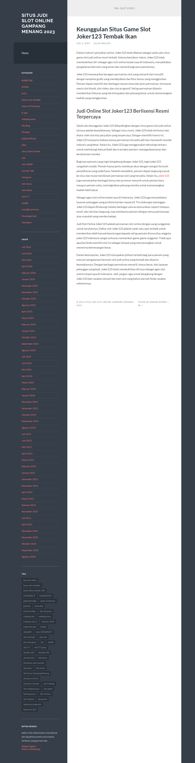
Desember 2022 (30, 479)
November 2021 (30, 511)
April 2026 (27, 266)
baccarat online (30, 580)
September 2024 (30, 343)
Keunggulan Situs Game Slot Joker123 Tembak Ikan (113, 32)
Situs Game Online (31, 151)
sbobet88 (27, 632)
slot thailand (28, 699)
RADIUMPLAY (29, 138)
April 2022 (27, 492)
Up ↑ (140, 305)
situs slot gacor (29, 642)
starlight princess (30, 209)
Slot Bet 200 (43, 652)
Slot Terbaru (45, 694)
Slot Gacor (40, 668)
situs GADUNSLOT (44, 632)
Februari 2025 (29, 324)
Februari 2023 (29, 466)
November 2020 (30, 537)
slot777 (26, 196)
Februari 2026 (29, 272)
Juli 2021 (26, 518)
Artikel (25, 86)
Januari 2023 (28, 472)
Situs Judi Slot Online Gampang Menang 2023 (38, 23)
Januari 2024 (28, 395)
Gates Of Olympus (31, 106)
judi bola (26, 606)
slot (23, 157)
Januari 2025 (28, 331)
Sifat (24, 145)
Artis (24, 93)
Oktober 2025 (29, 298)
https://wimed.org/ (31, 749)
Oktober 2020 (29, 543)
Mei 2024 (27, 369)
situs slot (43, 637)
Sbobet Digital (29, 746)
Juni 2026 (27, 253)
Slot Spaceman (29, 694)
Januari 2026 (28, 279)
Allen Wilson (102, 43)
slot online (27, 190)
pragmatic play (29, 627)
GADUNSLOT (29, 595)
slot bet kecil (28, 658)
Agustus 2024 (29, 350)
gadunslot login (29, 601)
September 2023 (30, 421)
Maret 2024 (28, 382)
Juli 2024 (26, 356)
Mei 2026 (27, 260)
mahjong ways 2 (30, 621)
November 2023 (30, 408)
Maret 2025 (28, 318)
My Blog (26, 125)
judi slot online (29, 611)
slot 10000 (27, 164)
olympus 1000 (48, 621)
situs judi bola (29, 637)
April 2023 (27, 453)
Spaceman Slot (29, 709)
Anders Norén (158, 302)
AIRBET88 (27, 80)
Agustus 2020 (29, 556)
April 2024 (27, 376)
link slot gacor (46, 611)
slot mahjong (48, 683)
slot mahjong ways (31, 689)
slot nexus (27, 183)
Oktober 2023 (29, 414)
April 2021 (27, 524)
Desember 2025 (30, 285)
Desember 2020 (30, 531)
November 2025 (30, 292)
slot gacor (27, 177)
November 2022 (30, 485)
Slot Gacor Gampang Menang (36, 673)
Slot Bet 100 (28, 652)
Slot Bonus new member (33, 663)
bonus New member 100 (34, 590)
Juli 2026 (26, 247)
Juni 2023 (27, 440)
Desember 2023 (30, 401)
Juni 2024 (27, 363)
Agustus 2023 (29, 427)
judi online (39, 606)
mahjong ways (29, 119)
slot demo (27, 668)
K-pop (25, 112)
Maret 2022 (28, 498)
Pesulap (26, 132)
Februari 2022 (29, 505)
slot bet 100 (28, 170)
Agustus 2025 (29, 305)
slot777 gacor (40, 647)
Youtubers (27, 222)
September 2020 (30, 550)
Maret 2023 (28, 460)
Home (25, 53)
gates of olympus (48, 601)
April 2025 (27, 311)
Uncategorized (29, 216)
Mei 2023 (27, 447)
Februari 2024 (29, 389)
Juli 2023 (26, 434)
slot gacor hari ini (30, 678)
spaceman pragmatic (32, 704)
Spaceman (42, 699)
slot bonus (42, 658)
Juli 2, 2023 (83, 43)
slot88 (25, 203)
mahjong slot (28, 616)
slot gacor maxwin (31, 683)
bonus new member (31, 99)
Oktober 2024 (29, 337)
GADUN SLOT (45, 595)
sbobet (43, 627)
